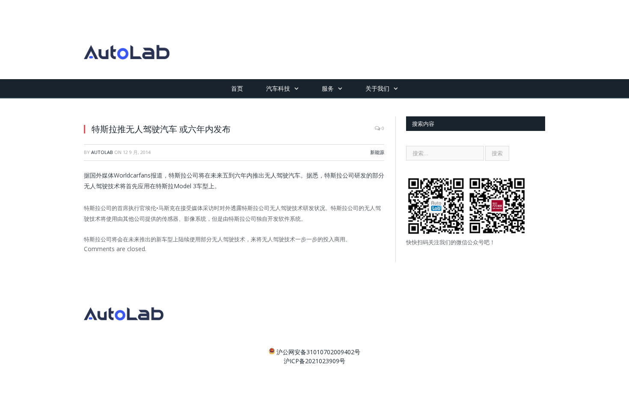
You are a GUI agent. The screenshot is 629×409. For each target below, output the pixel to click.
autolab (102, 152)
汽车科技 (278, 88)
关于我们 (377, 88)
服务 (328, 88)
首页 (237, 88)
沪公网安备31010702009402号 (318, 352)
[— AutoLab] (126, 39)
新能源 (377, 152)
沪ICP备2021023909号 (314, 361)
